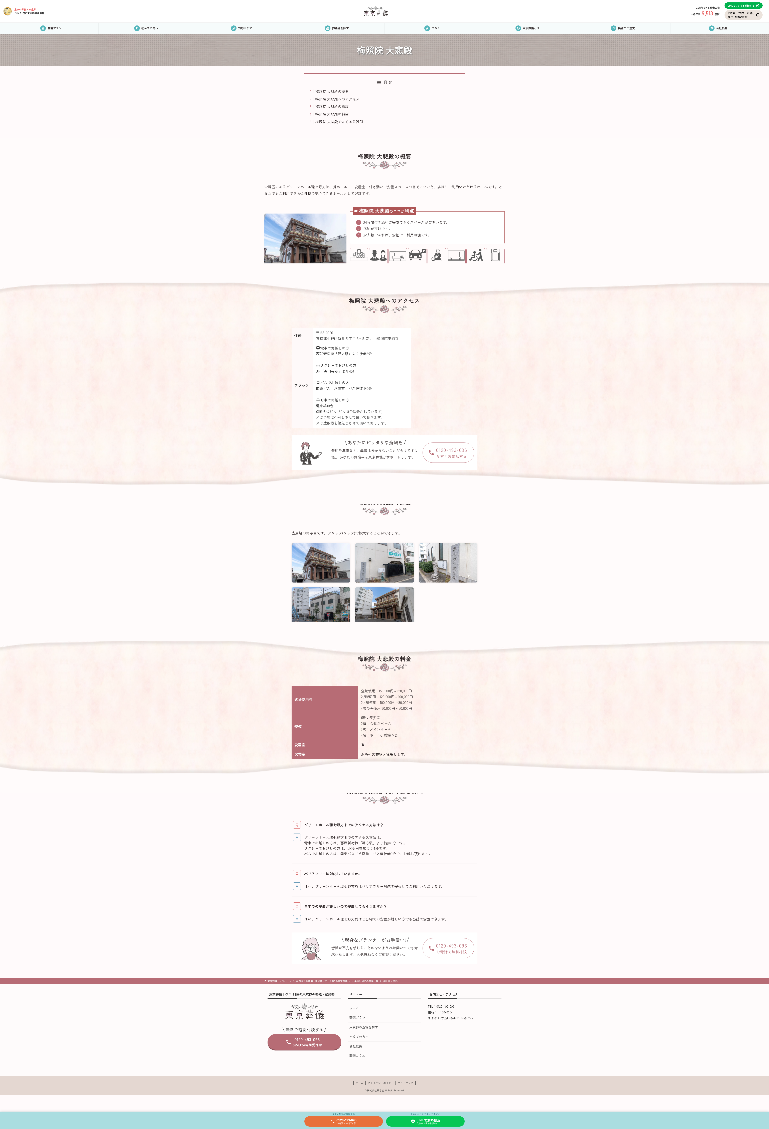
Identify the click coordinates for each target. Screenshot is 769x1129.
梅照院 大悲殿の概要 (332, 91)
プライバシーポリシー (381, 1083)
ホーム (354, 1008)
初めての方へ (358, 1036)
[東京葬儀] (375, 11)
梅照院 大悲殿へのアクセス (337, 99)
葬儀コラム (357, 1055)
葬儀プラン (357, 1017)
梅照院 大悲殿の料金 (332, 114)
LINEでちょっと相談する (741, 5)
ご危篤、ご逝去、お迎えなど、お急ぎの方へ (741, 14)
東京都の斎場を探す (363, 1027)
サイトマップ (405, 1083)
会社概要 (355, 1046)
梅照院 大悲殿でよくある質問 (339, 121)
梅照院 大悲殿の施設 (332, 106)
